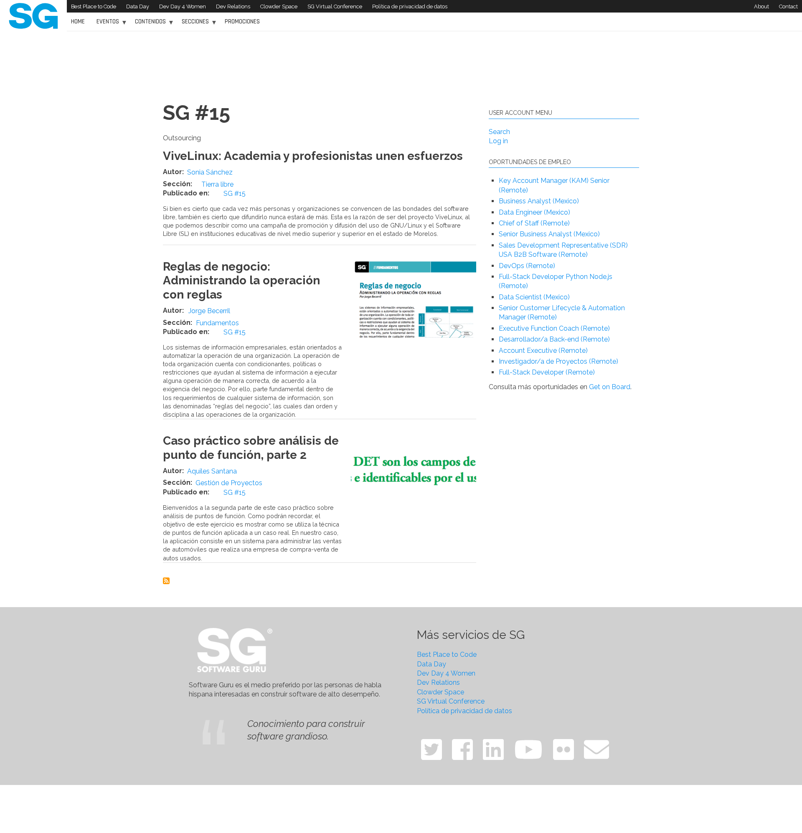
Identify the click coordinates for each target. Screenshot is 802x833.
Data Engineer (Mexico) (534, 212)
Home (78, 21)
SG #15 (234, 193)
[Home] (33, 15)
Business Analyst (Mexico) (539, 201)
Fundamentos (217, 323)
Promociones (242, 21)
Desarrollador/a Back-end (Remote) (554, 339)
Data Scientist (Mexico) (534, 297)
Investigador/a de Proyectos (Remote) (558, 361)
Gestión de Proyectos (228, 483)
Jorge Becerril (209, 311)
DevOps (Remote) (527, 266)
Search (499, 132)
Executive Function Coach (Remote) (554, 328)
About (761, 6)
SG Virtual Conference (334, 6)
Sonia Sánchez (210, 172)
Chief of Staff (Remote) (534, 223)
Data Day (137, 6)
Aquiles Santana (212, 471)
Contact (788, 6)
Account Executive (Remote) (543, 350)
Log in (498, 141)
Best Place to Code (93, 6)
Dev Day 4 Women (182, 6)
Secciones (193, 24)
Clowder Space (278, 6)
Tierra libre (217, 184)
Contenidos (148, 24)
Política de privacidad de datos (409, 6)
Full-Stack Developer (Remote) (547, 372)
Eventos (105, 24)
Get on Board (609, 387)
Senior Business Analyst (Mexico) (549, 234)
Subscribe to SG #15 (166, 580)
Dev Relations (233, 6)
